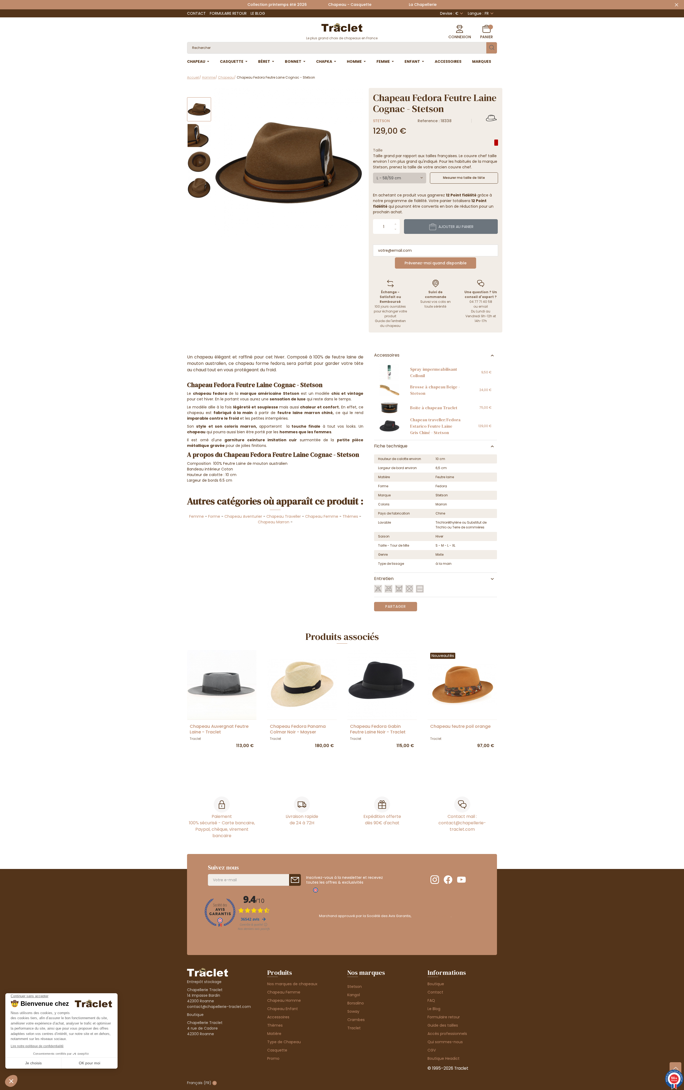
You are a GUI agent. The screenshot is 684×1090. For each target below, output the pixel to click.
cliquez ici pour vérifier (431, 916)
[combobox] (399, 178)
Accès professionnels (447, 1033)
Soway (353, 1011)
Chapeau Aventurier (243, 516)
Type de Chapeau (284, 1042)
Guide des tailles (443, 1025)
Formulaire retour (228, 13)
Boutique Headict (444, 1058)
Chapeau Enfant (282, 1008)
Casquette (277, 1050)
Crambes (356, 1019)
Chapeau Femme (321, 516)
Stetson (381, 120)
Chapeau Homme (284, 1000)
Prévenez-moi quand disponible (436, 263)
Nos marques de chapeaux (292, 984)
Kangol (353, 995)
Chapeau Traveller (283, 516)
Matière (274, 1033)
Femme (196, 516)
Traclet (354, 1028)
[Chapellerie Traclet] (342, 27)
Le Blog (258, 13)
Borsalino (355, 1003)
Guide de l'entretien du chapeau (390, 323)
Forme (214, 516)
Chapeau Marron (273, 522)
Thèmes (350, 516)
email (483, 306)
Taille (378, 150)
